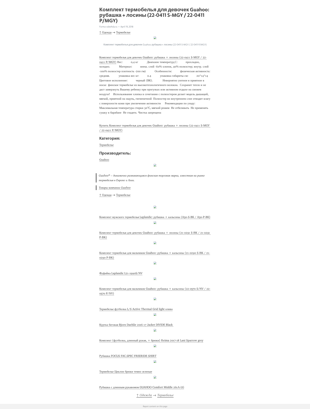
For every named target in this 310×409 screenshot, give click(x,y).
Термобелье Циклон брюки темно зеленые (125, 371)
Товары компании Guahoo (115, 187)
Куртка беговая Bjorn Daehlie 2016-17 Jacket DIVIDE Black (136, 324)
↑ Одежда (105, 32)
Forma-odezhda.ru (108, 26)
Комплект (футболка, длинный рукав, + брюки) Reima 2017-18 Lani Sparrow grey (151, 340)
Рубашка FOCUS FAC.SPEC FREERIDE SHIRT (127, 356)
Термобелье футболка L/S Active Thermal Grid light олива (136, 309)
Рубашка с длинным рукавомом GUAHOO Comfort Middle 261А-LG (141, 387)
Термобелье (123, 32)
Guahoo (104, 159)
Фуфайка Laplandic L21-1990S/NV (120, 273)
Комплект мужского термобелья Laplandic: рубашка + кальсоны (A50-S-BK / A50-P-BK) (154, 217)
